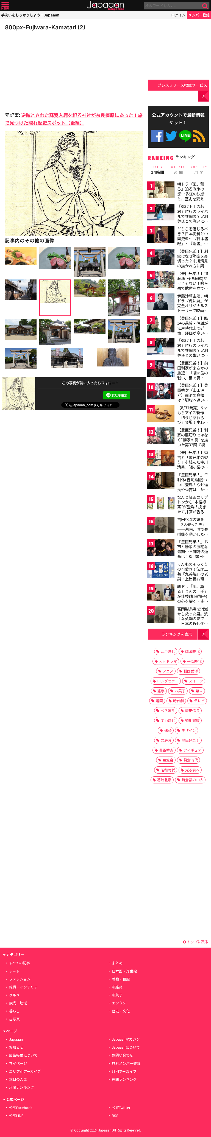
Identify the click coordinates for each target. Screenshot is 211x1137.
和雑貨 (117, 987)
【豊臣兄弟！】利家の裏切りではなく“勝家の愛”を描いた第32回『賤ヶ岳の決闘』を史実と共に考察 (193, 442)
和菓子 (117, 995)
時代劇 (178, 700)
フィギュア (192, 750)
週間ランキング (124, 1079)
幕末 (199, 690)
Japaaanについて (126, 1047)
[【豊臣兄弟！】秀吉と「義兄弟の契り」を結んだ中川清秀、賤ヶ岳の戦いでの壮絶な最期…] (160, 459)
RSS (199, 136)
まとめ (117, 962)
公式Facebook (157, 136)
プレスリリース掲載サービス (182, 85)
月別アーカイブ (124, 1071)
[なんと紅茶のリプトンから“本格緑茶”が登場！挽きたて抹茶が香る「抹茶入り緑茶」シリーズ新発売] (160, 504)
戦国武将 (191, 671)
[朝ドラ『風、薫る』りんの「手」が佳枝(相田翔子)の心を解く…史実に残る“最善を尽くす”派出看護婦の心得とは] (160, 593)
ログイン (178, 15)
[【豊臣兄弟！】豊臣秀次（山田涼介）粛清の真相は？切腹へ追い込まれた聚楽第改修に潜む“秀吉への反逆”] (160, 392)
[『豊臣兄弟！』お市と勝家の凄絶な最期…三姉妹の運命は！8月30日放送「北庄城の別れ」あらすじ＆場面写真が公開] (160, 548)
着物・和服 (121, 979)
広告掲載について (23, 1055)
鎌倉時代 (191, 760)
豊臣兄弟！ (190, 740)
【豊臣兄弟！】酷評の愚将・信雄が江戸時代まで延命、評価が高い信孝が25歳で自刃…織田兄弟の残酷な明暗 (193, 332)
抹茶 (167, 730)
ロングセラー (168, 681)
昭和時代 (168, 769)
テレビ (199, 700)
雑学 (161, 690)
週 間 (178, 170)
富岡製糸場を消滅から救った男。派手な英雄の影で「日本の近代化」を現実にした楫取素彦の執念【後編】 (192, 623)
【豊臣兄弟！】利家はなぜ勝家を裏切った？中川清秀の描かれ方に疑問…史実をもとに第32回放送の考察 (193, 263)
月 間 (198, 170)
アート (14, 971)
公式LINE (185, 136)
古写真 (14, 1018)
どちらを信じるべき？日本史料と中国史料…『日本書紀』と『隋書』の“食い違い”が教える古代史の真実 (192, 241)
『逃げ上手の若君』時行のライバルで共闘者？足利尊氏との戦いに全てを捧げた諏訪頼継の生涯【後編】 (192, 352)
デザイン (189, 730)
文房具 (166, 740)
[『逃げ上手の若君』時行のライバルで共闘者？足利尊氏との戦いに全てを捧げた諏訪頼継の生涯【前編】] (160, 213)
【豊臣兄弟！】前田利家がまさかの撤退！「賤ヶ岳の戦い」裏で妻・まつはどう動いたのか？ (192, 375)
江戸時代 (168, 651)
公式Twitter (171, 136)
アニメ (168, 671)
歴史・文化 (121, 1010)
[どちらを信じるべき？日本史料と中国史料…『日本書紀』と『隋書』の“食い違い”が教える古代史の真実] (160, 235)
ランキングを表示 (176, 634)
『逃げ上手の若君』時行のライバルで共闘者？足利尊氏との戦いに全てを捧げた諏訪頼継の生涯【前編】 (192, 218)
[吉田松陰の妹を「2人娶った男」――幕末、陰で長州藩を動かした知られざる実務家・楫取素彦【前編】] (160, 526)
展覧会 (168, 760)
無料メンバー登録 (126, 1063)
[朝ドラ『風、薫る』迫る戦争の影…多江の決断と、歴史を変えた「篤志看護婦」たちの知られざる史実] (160, 190)
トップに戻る (197, 941)
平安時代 (194, 661)
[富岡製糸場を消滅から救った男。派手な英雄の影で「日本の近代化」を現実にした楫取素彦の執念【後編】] (160, 615)
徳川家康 (192, 720)
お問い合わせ (122, 1055)
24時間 (157, 170)
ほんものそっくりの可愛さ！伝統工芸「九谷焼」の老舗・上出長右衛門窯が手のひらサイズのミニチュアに (192, 576)
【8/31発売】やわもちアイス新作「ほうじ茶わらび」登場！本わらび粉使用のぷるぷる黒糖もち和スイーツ (193, 422)
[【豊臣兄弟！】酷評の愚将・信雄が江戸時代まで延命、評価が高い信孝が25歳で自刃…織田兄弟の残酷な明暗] (160, 325)
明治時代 (168, 720)
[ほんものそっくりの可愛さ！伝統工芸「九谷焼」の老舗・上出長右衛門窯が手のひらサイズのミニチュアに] (160, 571)
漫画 (159, 700)
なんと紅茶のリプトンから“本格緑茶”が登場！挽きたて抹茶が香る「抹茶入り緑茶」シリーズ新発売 (192, 509)
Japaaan (105, 5)
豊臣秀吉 (166, 750)
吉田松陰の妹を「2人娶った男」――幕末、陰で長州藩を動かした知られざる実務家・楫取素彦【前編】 (192, 531)
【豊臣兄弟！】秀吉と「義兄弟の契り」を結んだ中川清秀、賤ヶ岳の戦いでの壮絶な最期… (192, 464)
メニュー (5, 6)
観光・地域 (18, 1003)
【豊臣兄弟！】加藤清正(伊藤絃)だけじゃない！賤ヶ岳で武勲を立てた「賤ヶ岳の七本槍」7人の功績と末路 (192, 288)
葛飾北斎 (164, 779)
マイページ (18, 1063)
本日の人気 (18, 1079)
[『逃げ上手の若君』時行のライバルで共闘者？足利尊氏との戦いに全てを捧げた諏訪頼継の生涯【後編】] (160, 347)
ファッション (19, 979)
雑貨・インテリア (23, 987)
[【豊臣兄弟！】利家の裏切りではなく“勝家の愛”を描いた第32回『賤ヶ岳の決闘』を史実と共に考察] (160, 436)
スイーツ (196, 681)
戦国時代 (192, 651)
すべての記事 (19, 962)
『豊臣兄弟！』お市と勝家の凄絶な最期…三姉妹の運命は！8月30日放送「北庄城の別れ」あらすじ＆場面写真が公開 (192, 556)
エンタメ (119, 1003)
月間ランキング (21, 1087)
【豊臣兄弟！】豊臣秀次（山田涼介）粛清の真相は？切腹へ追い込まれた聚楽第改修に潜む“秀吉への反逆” (192, 399)
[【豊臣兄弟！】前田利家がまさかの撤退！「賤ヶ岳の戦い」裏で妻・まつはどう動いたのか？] (160, 369)
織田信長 (192, 710)
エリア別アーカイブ (25, 1071)
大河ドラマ (168, 661)
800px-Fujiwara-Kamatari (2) (45, 27)
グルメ (14, 995)
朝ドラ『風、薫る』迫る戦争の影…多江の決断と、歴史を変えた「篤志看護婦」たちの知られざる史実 (192, 198)
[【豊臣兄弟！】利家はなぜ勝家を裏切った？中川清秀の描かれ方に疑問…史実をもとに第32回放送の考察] (160, 258)
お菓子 (180, 690)
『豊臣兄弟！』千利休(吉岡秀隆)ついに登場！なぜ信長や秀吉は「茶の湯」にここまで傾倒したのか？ (192, 487)
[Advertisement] (43, 69)
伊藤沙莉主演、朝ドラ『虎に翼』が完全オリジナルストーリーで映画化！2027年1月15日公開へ (192, 308)
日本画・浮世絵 (124, 971)
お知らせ (16, 1047)
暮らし (14, 1010)
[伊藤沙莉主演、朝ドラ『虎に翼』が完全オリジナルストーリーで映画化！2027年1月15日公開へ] (160, 302)
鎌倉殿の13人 (192, 779)
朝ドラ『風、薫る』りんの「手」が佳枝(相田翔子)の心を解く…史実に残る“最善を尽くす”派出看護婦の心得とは (192, 600)
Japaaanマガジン (126, 1039)
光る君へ (192, 769)
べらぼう (168, 710)
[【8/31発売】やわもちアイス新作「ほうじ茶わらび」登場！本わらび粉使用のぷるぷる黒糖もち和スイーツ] (160, 414)
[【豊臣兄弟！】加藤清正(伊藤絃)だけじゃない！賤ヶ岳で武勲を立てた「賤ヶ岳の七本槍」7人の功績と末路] (160, 280)
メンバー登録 (199, 15)
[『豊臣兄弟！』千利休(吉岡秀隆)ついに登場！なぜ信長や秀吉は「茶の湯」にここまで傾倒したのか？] (160, 481)
